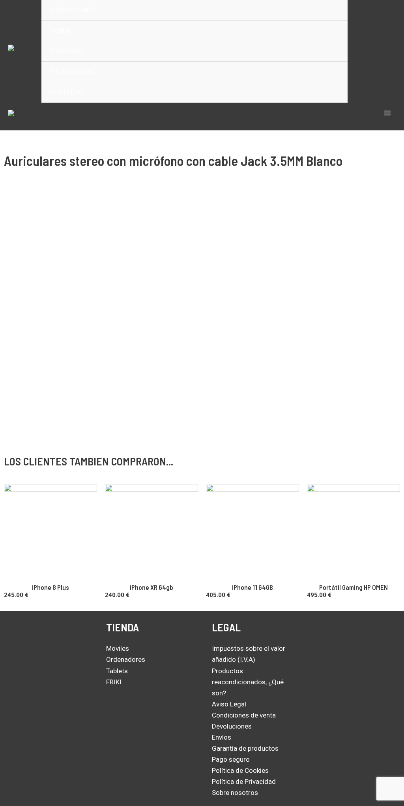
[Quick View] (13, 603)
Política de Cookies (240, 770)
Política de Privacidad (244, 781)
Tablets (117, 671)
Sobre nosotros (235, 793)
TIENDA (60, 30)
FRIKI (114, 682)
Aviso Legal (229, 704)
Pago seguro (231, 759)
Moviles (117, 648)
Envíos (221, 737)
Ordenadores (125, 659)
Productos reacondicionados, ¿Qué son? (248, 682)
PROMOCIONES (72, 71)
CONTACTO (66, 92)
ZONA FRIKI (66, 51)
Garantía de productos (245, 748)
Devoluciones (232, 726)
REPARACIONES (72, 10)
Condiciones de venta (244, 715)
